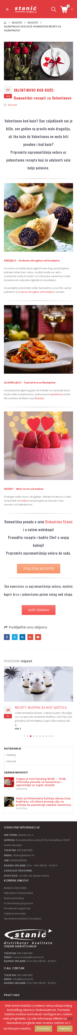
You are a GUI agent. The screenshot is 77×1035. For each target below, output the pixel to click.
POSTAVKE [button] (43, 1028)
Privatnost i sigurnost (17, 904)
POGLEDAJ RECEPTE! (38, 569)
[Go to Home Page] (5, 23)
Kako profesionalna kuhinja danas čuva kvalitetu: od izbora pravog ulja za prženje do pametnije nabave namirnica (43, 798)
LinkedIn (22, 637)
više (17, 724)
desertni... (42, 720)
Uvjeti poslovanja (15, 909)
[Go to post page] (38, 684)
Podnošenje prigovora (18, 899)
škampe (39, 398)
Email (38, 637)
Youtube (15, 999)
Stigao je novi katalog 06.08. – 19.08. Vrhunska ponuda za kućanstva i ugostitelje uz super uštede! (41, 778)
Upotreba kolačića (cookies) (22, 915)
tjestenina (57, 394)
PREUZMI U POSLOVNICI (18, 889)
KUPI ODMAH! (38, 610)
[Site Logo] (26, 9)
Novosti (12, 104)
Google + (30, 637)
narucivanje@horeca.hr (28, 953)
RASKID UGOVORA (15, 884)
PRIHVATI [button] (64, 1028)
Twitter (15, 637)
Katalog (11, 751)
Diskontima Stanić (59, 521)
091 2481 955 (25, 949)
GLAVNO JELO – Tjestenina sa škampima (29, 382)
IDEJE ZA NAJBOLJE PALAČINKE (37, 707)
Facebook (7, 637)
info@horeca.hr (23, 975)
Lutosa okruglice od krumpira (36, 292)
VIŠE (70, 1018)
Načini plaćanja (14, 894)
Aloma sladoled (24, 720)
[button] (7, 9)
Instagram (22, 999)
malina (25, 500)
